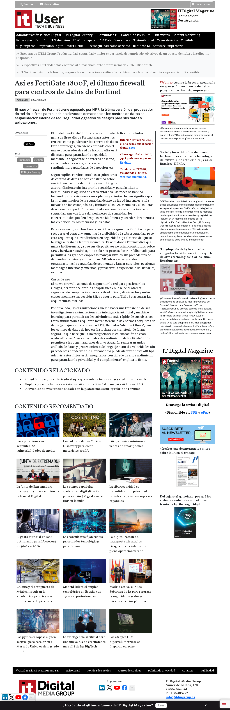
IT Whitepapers (84, 40)
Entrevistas (161, 35)
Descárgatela (188, 20)
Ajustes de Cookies (129, 670)
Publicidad (207, 670)
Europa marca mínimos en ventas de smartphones (128, 443)
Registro (125, 162)
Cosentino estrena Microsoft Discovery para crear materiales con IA (84, 446)
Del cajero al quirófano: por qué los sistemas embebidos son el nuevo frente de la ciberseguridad (185, 500)
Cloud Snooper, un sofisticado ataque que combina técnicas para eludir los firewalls (85, 379)
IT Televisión (60, 40)
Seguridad (24, 159)
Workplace (122, 40)
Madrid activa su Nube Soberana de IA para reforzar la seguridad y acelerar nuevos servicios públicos (130, 594)
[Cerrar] (205, 705)
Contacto (188, 670)
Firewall (38, 159)
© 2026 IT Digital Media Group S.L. (37, 670)
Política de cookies (99, 670)
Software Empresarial (169, 46)
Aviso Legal (73, 670)
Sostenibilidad (143, 40)
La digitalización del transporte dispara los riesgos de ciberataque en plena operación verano (127, 544)
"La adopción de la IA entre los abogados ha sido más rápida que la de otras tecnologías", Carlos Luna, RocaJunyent (186, 255)
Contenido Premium (135, 35)
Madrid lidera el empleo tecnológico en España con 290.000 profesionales (82, 592)
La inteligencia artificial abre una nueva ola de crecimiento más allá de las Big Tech (84, 642)
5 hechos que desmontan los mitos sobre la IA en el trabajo (185, 451)
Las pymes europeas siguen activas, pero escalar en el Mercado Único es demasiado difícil (38, 644)
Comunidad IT (108, 35)
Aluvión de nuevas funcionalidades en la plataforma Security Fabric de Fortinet (82, 389)
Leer (132, 147)
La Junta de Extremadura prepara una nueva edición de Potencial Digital (38, 492)
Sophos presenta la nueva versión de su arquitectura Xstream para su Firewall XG (84, 384)
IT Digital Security (30, 172)
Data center (31, 166)
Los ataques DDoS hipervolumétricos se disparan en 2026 (124, 642)
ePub (204, 412)
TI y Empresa (25, 46)
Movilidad (188, 40)
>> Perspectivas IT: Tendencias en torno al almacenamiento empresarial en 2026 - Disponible (84, 65)
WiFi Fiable (75, 46)
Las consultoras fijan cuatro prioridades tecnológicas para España (83, 542)
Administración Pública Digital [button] (38, 35)
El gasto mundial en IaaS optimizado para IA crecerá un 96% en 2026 (36, 542)
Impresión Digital (51, 46)
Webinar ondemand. (133, 176)
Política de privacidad (161, 670)
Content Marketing (186, 35)
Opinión (41, 40)
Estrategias (24, 40)
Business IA (141, 46)
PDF (193, 412)
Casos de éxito (167, 40)
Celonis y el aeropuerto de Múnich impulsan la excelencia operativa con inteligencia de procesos (35, 594)
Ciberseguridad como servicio (108, 46)
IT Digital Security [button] (79, 35)
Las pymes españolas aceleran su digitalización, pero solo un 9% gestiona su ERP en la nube (83, 494)
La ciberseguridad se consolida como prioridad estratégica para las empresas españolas (130, 494)
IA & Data (105, 40)
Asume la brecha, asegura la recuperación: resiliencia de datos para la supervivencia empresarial (187, 86)
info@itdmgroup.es (180, 697)
